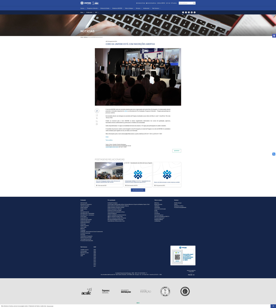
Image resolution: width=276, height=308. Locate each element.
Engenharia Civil (84, 218)
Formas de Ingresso (158, 215)
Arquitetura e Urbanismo (86, 204)
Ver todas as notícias (138, 190)
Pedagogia (82, 230)
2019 (95, 255)
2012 (95, 264)
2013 (95, 263)
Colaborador (89, 12)
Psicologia (82, 234)
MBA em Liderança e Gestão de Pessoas (117, 218)
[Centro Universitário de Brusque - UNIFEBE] (89, 3)
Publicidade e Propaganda (86, 236)
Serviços (138, 8)
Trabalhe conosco (84, 249)
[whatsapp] (97, 124)
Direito (81, 210)
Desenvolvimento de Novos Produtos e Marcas (118, 206)
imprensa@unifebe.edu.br (112, 147)
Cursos (82, 8)
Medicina (82, 228)
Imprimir (177, 150)
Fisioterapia (83, 224)
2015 (95, 260)
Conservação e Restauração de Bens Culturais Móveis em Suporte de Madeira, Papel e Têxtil (128, 204)
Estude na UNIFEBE (117, 8)
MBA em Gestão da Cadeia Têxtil (115, 216)
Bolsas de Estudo (105, 8)
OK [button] (273, 306)
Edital (107, 137)
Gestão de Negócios (112, 213)
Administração (83, 202)
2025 (95, 251)
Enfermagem (83, 216)
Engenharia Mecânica (85, 221)
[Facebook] (97, 115)
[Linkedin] (97, 121)
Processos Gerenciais (85, 233)
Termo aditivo (109, 140)
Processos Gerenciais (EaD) (86, 240)
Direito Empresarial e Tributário (115, 209)
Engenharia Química (85, 222)
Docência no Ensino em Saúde (114, 210)
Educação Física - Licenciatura (87, 215)
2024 (95, 252)
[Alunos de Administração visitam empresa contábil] (167, 174)
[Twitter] (97, 118)
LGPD (81, 255)
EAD (96, 12)
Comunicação (83, 251)
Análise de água (177, 202)
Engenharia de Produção (86, 219)
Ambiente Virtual (141, 3)
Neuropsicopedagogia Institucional (115, 219)
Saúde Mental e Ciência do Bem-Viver (116, 221)
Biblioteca (156, 202)
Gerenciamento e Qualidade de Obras (116, 212)
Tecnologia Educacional (85, 239)
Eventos (156, 212)
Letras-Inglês (83, 227)
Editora (175, 204)
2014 (95, 261)
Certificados (157, 207)
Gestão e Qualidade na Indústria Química (117, 215)
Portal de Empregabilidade (180, 207)
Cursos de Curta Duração (160, 209)
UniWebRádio (157, 221)
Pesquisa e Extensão (92, 8)
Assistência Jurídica (178, 206)
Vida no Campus (129, 8)
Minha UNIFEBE (161, 3)
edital (125, 111)
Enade (155, 210)
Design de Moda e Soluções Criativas (116, 207)
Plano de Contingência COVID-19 (161, 216)
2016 (95, 258)
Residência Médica (158, 219)
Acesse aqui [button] (50, 306)
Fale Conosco (155, 8)
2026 (95, 249)
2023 (95, 254)
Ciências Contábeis (84, 206)
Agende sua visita (84, 252)
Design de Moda (84, 207)
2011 (95, 266)
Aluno (82, 12)
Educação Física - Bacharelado (87, 213)
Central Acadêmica (151, 3)
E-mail (168, 3)
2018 (95, 257)
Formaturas (157, 213)
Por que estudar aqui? (159, 218)
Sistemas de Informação (86, 237)
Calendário (156, 206)
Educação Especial (84, 212)
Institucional (146, 8)
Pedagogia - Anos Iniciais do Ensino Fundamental (91, 231)
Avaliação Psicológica (112, 202)
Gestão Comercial (84, 225)
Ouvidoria (174, 3)
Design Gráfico (83, 209)
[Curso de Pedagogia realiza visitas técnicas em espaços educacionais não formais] (109, 174)
